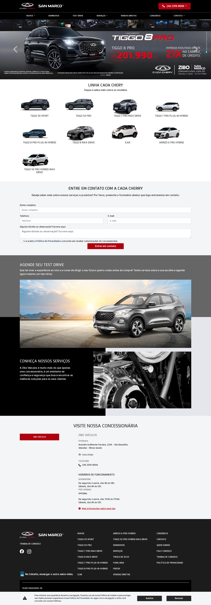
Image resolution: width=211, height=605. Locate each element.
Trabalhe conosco (167, 557)
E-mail (111, 216)
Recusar (179, 598)
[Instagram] (31, 551)
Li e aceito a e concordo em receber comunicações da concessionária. (70, 241)
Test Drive (78, 16)
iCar (79, 575)
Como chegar (87, 455)
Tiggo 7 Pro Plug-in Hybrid (92, 563)
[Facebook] (23, 551)
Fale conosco (164, 551)
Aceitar (149, 598)
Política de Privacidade (48, 241)
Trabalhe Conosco (30, 544)
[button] (16, 49)
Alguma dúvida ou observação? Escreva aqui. (43, 227)
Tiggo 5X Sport (85, 539)
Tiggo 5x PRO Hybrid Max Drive (130, 539)
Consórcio (155, 16)
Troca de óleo (121, 557)
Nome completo (28, 205)
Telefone (24, 216)
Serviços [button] (101, 16)
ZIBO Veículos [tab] (39, 437)
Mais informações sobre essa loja (98, 509)
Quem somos (163, 545)
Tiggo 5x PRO (84, 545)
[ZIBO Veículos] (42, 6)
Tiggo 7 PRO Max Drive (89, 551)
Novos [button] (30, 16)
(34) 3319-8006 (175, 6)
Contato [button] (178, 16)
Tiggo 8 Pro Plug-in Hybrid (92, 569)
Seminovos (53, 16)
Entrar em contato (105, 246)
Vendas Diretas (129, 16)
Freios (116, 569)
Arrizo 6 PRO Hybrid (124, 533)
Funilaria (118, 563)
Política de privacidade (170, 563)
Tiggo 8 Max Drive (87, 557)
